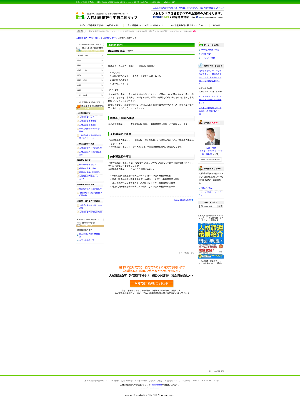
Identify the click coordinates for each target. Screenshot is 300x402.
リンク (216, 381)
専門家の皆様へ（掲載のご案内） (149, 381)
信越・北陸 (90, 70)
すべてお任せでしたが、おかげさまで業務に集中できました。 (210, 99)
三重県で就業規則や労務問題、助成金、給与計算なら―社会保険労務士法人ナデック (188, 8)
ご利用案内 (206, 54)
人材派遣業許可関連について (145, 25)
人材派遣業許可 (90, 113)
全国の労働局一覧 (86, 240)
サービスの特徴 (187, 25)
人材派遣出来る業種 (87, 121)
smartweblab (156, 385)
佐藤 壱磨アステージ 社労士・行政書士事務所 (211, 151)
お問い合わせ (126, 381)
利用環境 (186, 381)
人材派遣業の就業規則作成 (90, 212)
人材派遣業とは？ (86, 117)
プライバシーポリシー (201, 381)
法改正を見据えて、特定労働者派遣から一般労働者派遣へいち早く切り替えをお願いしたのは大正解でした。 (210, 77)
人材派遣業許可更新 (90, 144)
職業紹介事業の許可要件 (89, 172)
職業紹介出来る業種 (182, 200)
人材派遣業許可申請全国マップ (89, 38)
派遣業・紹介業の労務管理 (90, 201)
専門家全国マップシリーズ (93, 8)
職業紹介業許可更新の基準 (90, 189)
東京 (90, 60)
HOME (216, 25)
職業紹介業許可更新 (90, 184)
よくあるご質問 (208, 58)
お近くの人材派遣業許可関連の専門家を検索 (90, 47)
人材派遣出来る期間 (87, 125)
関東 (90, 65)
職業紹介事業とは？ (87, 164)
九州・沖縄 (90, 95)
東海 (90, 75)
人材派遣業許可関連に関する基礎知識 (90, 105)
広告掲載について (172, 381)
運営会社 (115, 381)
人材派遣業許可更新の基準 (90, 148)
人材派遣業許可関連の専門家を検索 (100, 25)
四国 (90, 90)
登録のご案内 (207, 188)
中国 (90, 85)
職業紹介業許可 (111, 38)
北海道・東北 (90, 55)
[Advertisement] (151, 226)
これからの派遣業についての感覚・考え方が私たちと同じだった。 (210, 111)
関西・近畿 (90, 80)
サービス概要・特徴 (210, 49)
